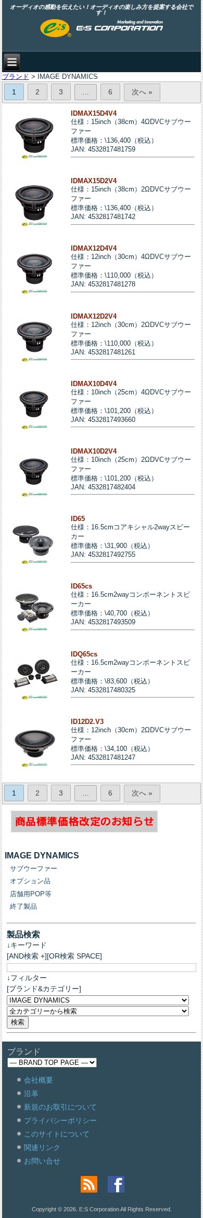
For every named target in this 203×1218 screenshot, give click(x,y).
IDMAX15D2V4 (94, 181)
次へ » (142, 92)
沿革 (31, 1093)
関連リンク (42, 1147)
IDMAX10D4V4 (94, 384)
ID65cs (81, 586)
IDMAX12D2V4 (94, 316)
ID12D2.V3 (87, 722)
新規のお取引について (60, 1107)
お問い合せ (42, 1161)
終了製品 (23, 906)
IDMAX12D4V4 (94, 248)
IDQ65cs (84, 654)
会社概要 (38, 1080)
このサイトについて (57, 1134)
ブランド (15, 76)
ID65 (78, 519)
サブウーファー (33, 868)
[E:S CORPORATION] (101, 29)
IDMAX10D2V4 (94, 451)
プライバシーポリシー (60, 1120)
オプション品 (30, 881)
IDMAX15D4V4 (94, 113)
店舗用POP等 (31, 894)
